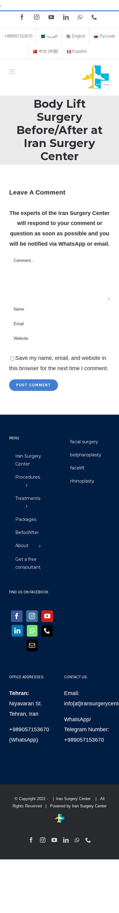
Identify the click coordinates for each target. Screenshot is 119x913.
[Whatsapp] (32, 631)
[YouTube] (47, 616)
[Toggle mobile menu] (12, 71)
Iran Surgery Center (89, 806)
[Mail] (32, 645)
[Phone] (47, 631)
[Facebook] (17, 616)
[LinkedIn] (17, 631)
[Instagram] (32, 616)
